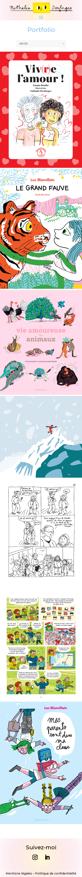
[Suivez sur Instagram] (35, 857)
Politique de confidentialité (55, 873)
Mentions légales (19, 873)
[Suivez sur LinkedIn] (47, 857)
